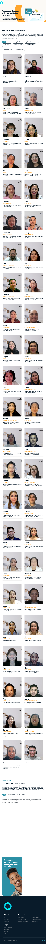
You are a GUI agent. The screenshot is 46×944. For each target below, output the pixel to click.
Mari (4, 637)
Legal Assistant (6, 78)
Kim (4, 668)
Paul (4, 699)
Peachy (6, 140)
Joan (26, 202)
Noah (5, 762)
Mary (5, 606)
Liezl (4, 388)
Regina (5, 357)
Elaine (26, 140)
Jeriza (5, 730)
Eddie (26, 762)
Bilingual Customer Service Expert (30, 700)
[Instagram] (42, 940)
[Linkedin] (44, 940)
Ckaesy (6, 202)
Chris (26, 481)
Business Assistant (6, 607)
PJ (25, 606)
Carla (5, 574)
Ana (4, 76)
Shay (26, 171)
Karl (26, 450)
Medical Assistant (27, 203)
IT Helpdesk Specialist (28, 513)
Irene (26, 357)
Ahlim (5, 543)
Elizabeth (6, 109)
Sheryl (26, 233)
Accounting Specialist (28, 172)
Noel (26, 668)
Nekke (5, 512)
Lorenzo (6, 295)
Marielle (27, 574)
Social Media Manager (7, 203)
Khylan (5, 419)
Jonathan (28, 76)
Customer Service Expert (29, 731)
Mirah (26, 419)
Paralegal (26, 78)
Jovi (26, 730)
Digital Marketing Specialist (29, 327)
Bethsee (6, 450)
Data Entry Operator (6, 731)
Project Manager (6, 513)
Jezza (26, 543)
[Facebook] (39, 940)
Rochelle (6, 481)
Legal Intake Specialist (28, 110)
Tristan (27, 512)
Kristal (27, 388)
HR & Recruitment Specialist (29, 482)
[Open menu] (44, 2)
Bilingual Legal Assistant (7, 234)
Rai (25, 264)
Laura (26, 109)
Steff (26, 295)
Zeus (26, 326)
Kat (4, 171)
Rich (4, 264)
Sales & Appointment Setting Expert (10, 420)
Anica (5, 326)
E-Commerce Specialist (28, 296)
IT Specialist (5, 544)
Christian (6, 233)
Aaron (26, 699)
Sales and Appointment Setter (8, 265)
